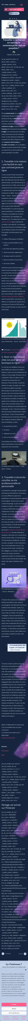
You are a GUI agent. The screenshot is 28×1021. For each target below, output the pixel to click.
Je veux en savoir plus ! (8, 738)
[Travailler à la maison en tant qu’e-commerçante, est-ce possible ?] (14, 29)
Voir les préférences (14, 1013)
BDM (3, 755)
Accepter (14, 1005)
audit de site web (7, 222)
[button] (25, 970)
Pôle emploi (5, 751)
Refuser (14, 1009)
